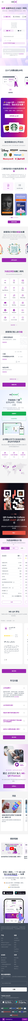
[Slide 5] (15, 217)
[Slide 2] (11, 217)
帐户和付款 (4, 957)
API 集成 (4, 590)
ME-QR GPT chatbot (6, 944)
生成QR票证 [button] (14, 418)
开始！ (14, 532)
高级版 (13, 43)
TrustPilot (16, 949)
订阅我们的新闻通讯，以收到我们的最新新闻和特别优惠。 (13, 977)
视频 (15, 964)
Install (24, 1019)
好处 (2, 938)
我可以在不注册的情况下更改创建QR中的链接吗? (12, 721)
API (2, 940)
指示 (15, 960)
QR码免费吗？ (7, 688)
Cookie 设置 (4, 966)
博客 (15, 962)
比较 (15, 944)
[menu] (2, 2)
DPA (2, 970)
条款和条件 (21, 53)
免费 (12, 602)
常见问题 (16, 957)
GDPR (2, 968)
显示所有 (14, 671)
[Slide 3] (13, 217)
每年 (5, 548)
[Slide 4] (14, 217)
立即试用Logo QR (14, 116)
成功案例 (16, 966)
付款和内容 (16, 940)
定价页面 (16, 696)
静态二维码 (6, 40)
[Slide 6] (16, 217)
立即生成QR (14, 260)
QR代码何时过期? (8, 705)
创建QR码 (14, 384)
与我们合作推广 (5, 947)
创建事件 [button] (14, 413)
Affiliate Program (5, 942)
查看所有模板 (14, 221)
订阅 (14, 989)
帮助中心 (16, 968)
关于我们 (16, 938)
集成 (15, 947)
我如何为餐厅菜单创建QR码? (11, 712)
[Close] (1, 1019)
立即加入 (14, 786)
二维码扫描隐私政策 (6, 964)
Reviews (16, 951)
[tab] (14, 693)
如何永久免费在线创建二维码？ (11, 729)
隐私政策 (3, 960)
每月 (14, 548)
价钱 (15, 942)
